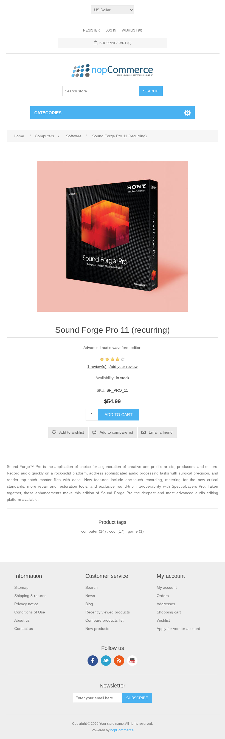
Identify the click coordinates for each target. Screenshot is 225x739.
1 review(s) (96, 366)
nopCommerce (122, 730)
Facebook (93, 660)
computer (89, 531)
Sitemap (21, 587)
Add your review (123, 366)
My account (167, 587)
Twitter (106, 660)
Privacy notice (26, 604)
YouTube (132, 660)
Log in (110, 30)
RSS (119, 660)
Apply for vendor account (178, 628)
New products (97, 628)
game (133, 531)
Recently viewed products (107, 612)
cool (112, 531)
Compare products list (104, 620)
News (90, 595)
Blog (89, 604)
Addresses (166, 604)
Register (91, 30)
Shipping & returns (30, 595)
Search (91, 587)
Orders (163, 595)
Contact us (23, 628)
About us (22, 620)
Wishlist (163, 620)
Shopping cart (169, 612)
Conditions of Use (29, 612)
